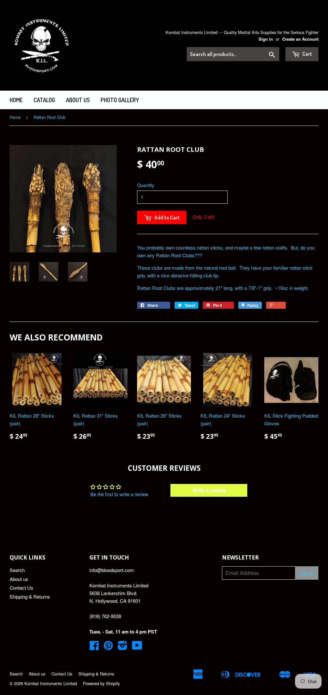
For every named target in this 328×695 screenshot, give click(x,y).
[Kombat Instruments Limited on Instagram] (122, 647)
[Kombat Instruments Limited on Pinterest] (108, 647)
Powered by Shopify (101, 683)
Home (16, 99)
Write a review (209, 490)
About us (78, 99)
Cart (306, 53)
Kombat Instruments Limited (50, 683)
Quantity (145, 185)
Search (17, 570)
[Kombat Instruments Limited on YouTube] (137, 647)
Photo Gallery (120, 99)
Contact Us (21, 587)
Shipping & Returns (30, 596)
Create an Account (300, 39)
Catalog (44, 99)
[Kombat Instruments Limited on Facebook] (94, 647)
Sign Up (306, 573)
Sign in (265, 39)
